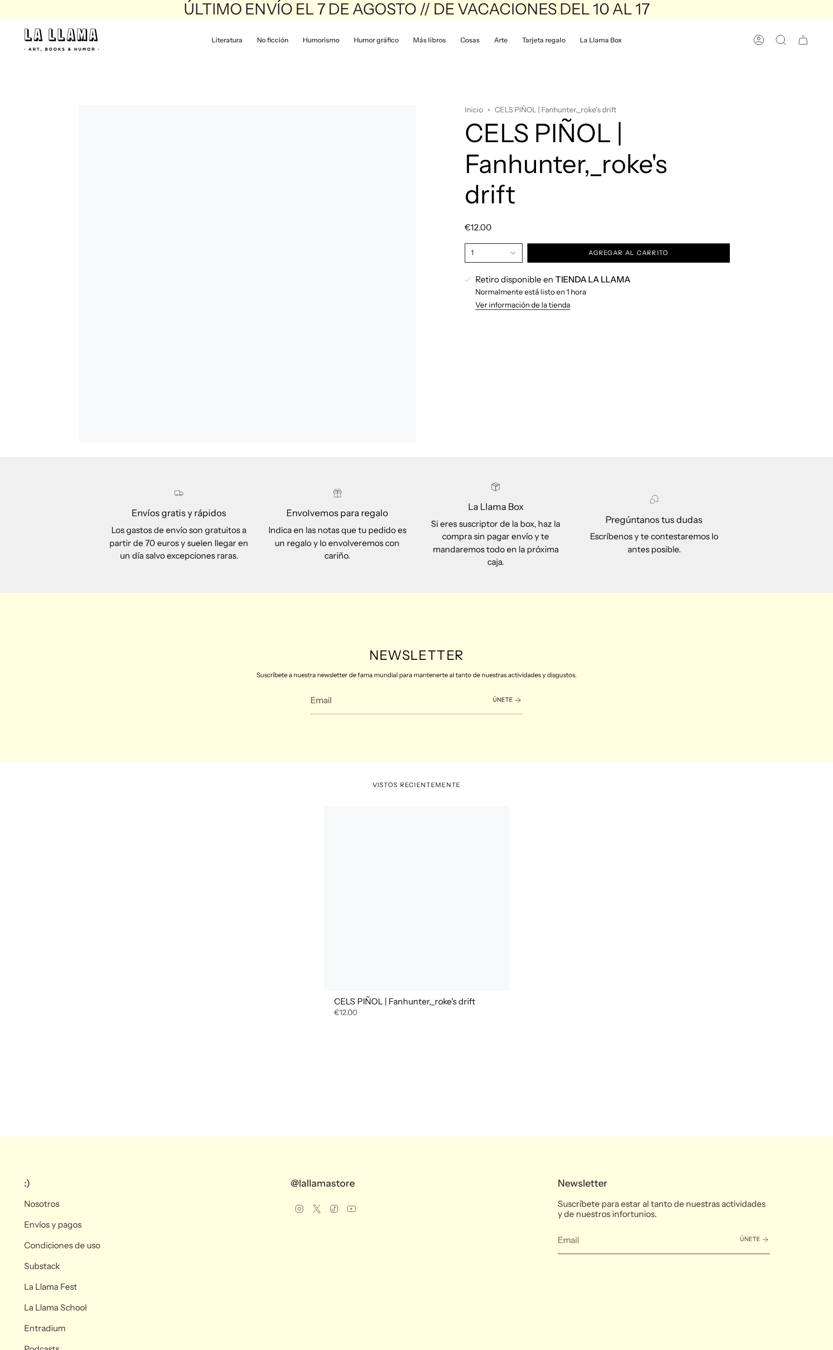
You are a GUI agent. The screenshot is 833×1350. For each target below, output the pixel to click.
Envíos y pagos (52, 1224)
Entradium (45, 1328)
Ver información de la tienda (522, 304)
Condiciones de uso (62, 1245)
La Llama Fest (50, 1287)
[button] (227, 40)
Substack (42, 1266)
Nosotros (41, 1204)
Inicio (474, 109)
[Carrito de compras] (803, 40)
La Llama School (55, 1307)
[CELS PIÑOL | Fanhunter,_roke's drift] (416, 898)
